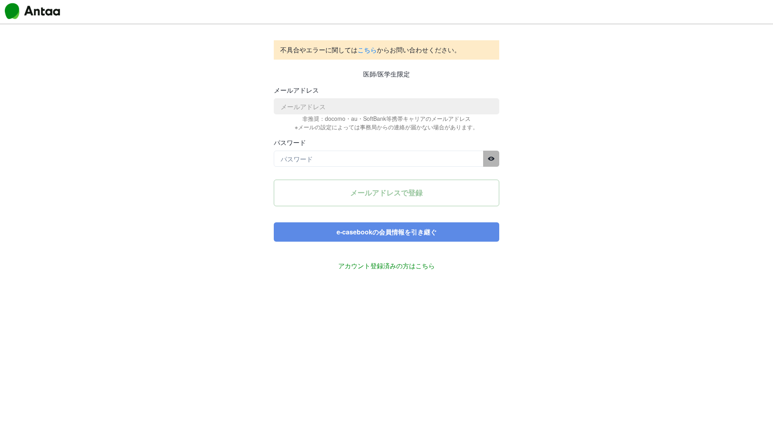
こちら (367, 49)
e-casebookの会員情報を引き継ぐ (387, 231)
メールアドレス (296, 90)
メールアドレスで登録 (386, 192)
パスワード (290, 142)
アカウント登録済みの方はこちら (386, 265)
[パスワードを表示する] (491, 159)
